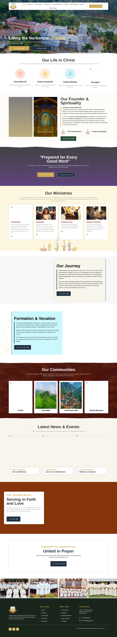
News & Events (74, 4)
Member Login (53, 8)
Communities (38, 4)
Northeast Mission (57, 4)
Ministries (47, 4)
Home (24, 4)
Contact (81, 4)
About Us (29, 4)
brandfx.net (106, 628)
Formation (66, 4)
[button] (2, 588)
